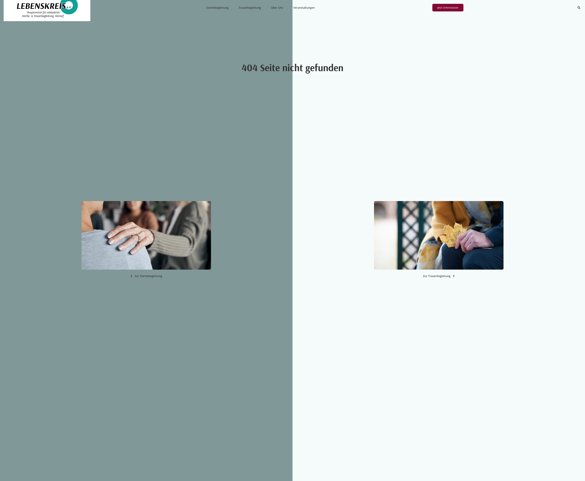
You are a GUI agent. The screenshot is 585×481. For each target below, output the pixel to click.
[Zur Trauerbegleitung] (438, 235)
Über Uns (277, 7)
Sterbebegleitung (217, 7)
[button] (578, 7)
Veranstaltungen (304, 7)
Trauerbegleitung (250, 7)
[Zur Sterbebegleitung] (146, 235)
